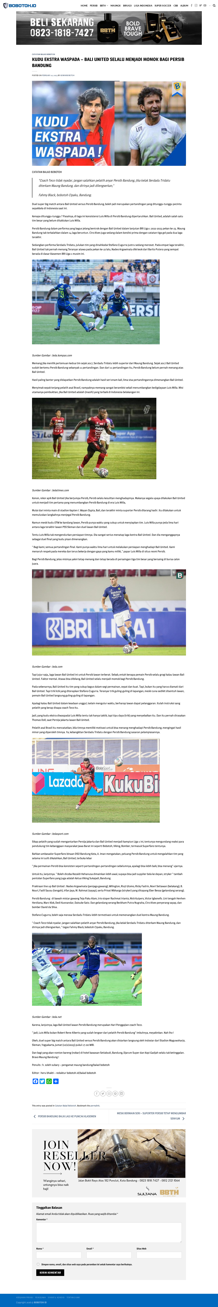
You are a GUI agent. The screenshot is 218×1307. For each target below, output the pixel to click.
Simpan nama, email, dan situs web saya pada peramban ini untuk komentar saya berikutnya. (86, 1264)
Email (90, 1248)
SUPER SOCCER (163, 5)
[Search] (214, 5)
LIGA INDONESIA (143, 5)
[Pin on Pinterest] (115, 1093)
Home (84, 5)
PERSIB (94, 5)
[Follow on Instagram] (196, 5)
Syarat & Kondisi (56, 1297)
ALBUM (184, 5)
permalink (94, 1105)
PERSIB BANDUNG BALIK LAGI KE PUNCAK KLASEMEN (66, 1116)
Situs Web (141, 1248)
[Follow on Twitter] (200, 5)
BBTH (103, 5)
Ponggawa (40, 1297)
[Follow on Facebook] (191, 5)
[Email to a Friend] (109, 1093)
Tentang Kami (73, 1297)
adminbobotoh (67, 75)
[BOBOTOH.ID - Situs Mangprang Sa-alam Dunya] (20, 5)
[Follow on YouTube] (205, 5)
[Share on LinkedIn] (121, 1093)
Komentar (41, 1219)
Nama (39, 1248)
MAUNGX (116, 5)
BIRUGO (127, 5)
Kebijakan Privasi (24, 1297)
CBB (176, 5)
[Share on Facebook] (97, 1093)
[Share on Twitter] (103, 1093)
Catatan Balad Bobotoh (43, 54)
